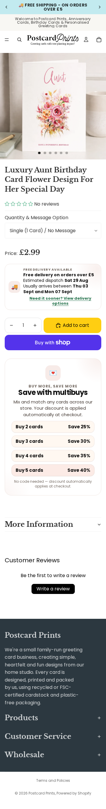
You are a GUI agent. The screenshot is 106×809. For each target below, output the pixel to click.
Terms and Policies (53, 780)
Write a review (53, 588)
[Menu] (7, 39)
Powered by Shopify (74, 793)
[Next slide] (99, 7)
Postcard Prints (42, 793)
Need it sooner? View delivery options (60, 301)
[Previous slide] (6, 7)
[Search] (19, 39)
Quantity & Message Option (36, 217)
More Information (39, 524)
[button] (19, 204)
